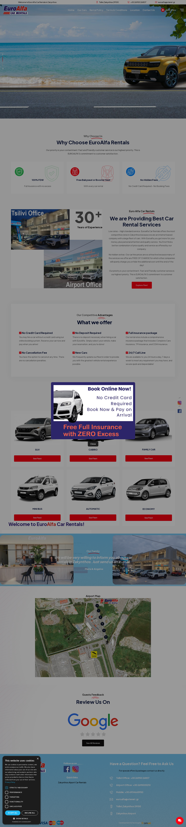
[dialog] (21, 790)
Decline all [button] (30, 813)
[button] (21, 818)
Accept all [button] (12, 813)
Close (93, 444)
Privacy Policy (10, 782)
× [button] (38, 759)
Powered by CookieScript (21, 822)
